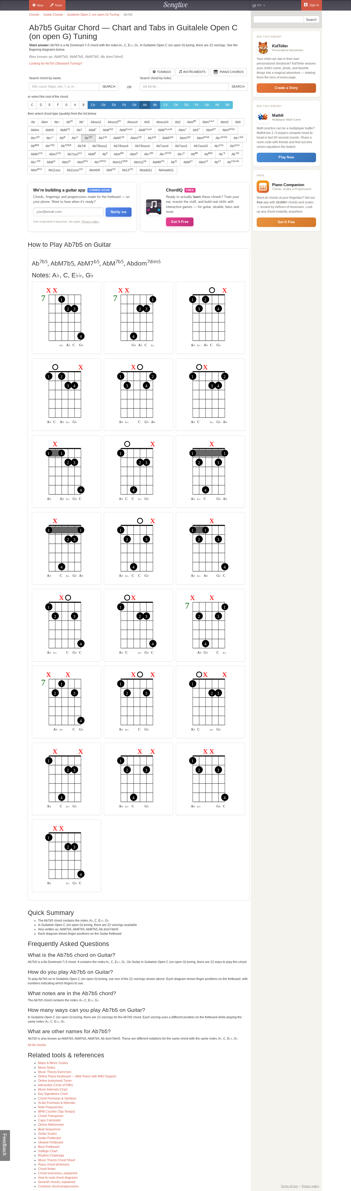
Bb (155, 105)
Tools (58, 5)
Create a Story (286, 88)
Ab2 (178, 122)
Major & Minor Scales (53, 1063)
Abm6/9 (94, 170)
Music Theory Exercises (54, 1072)
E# (186, 105)
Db (103, 105)
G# (207, 105)
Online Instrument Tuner (55, 1081)
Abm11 (120, 162)
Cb (93, 105)
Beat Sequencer (49, 1129)
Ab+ (57, 122)
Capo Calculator (49, 1120)
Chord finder (47, 1169)
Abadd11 (146, 170)
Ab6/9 (49, 130)
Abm (44, 122)
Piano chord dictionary (53, 1164)
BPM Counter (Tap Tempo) (56, 1111)
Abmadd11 (166, 170)
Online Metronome (51, 1124)
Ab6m (35, 130)
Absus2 (96, 122)
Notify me (118, 212)
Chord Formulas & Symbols (57, 1098)
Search (108, 86)
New (40, 5)
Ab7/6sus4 (121, 146)
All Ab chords (37, 1045)
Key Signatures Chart (53, 1094)
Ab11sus (54, 170)
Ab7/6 (82, 146)
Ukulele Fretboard (50, 1142)
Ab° (81, 122)
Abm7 (136, 138)
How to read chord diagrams (58, 1177)
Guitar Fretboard (49, 1138)
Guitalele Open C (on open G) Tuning (93, 14)
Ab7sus (74, 154)
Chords (34, 14)
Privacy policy (90, 221)
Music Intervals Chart (52, 1089)
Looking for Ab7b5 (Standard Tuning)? (55, 63)
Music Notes (46, 1067)
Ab (145, 105)
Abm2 (224, 122)
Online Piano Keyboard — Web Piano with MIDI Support (77, 1076)
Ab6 (238, 122)
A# (217, 105)
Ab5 (147, 122)
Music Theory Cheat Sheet (56, 1160)
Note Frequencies (50, 1107)
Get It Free (179, 222)
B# (227, 105)
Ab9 (111, 170)
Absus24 (162, 122)
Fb (124, 105)
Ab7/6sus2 (99, 146)
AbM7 (118, 138)
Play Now (286, 157)
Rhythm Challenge (51, 1155)
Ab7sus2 (181, 146)
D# (176, 105)
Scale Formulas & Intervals (56, 1103)
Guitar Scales (47, 1133)
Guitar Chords (53, 14)
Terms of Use (289, 1186)
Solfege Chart (47, 1151)
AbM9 (158, 162)
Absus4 (132, 122)
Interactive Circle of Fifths (55, 1085)
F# (196, 105)
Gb (134, 105)
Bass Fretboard (48, 1147)
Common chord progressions (58, 1186)
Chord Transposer (50, 1116)
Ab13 (127, 170)
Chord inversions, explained (57, 1173)
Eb (114, 105)
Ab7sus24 (201, 146)
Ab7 (79, 130)
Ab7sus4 (162, 146)
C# (165, 105)
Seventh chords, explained (56, 1182)
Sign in (314, 5)
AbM (65, 130)
